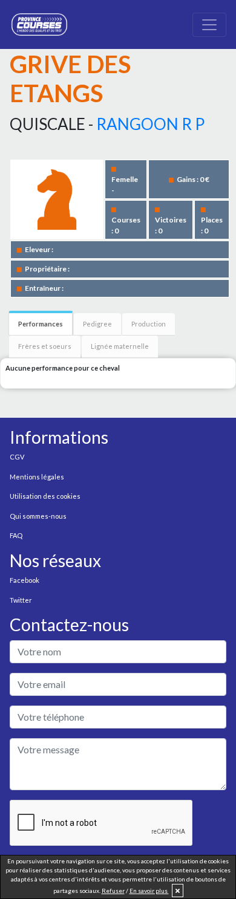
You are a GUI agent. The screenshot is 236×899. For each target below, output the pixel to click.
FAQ (16, 535)
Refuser (113, 890)
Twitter (21, 600)
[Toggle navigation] (209, 25)
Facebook (24, 580)
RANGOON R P (150, 124)
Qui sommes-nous (38, 516)
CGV (17, 457)
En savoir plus (149, 890)
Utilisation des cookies (45, 496)
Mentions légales (37, 477)
